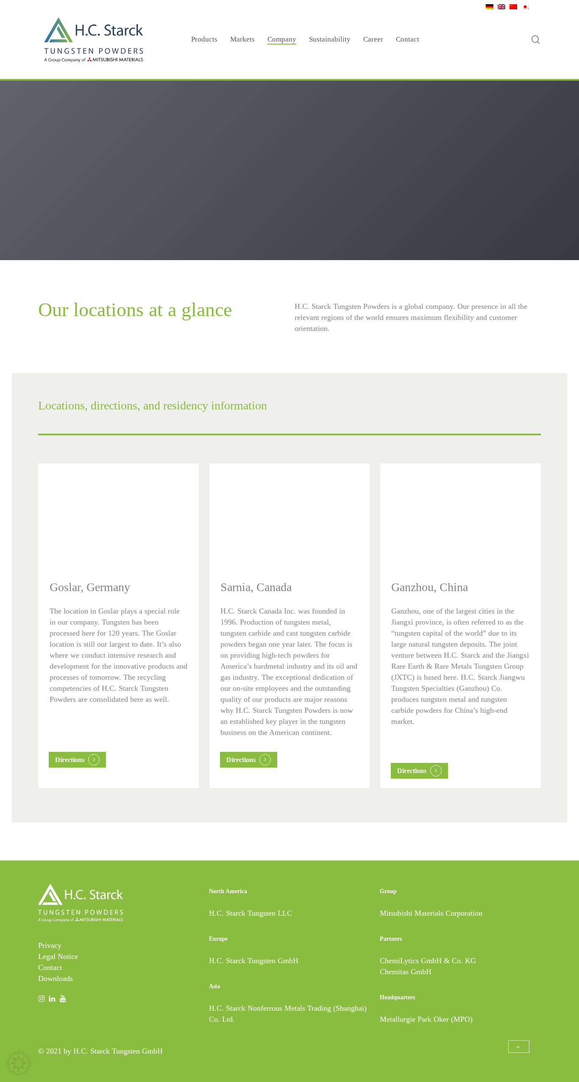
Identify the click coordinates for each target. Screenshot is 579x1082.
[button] (518, 1046)
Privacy (49, 945)
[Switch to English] (499, 6)
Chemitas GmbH (405, 971)
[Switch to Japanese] (523, 6)
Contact (50, 967)
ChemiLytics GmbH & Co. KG (428, 960)
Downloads (55, 978)
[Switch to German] (487, 6)
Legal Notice (58, 956)
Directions (69, 759)
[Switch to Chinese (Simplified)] (511, 6)
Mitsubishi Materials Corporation (431, 913)
